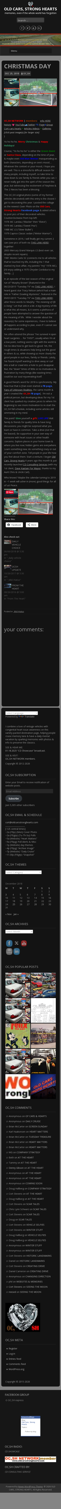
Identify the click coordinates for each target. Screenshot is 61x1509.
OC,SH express (16, 1400)
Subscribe (14, 798)
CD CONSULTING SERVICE (17, 1471)
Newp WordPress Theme (30, 1486)
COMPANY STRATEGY (28, 1152)
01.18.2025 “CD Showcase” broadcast (25, 750)
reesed (12, 1291)
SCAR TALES (33, 1204)
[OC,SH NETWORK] (17, 1086)
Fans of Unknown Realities (18, 389)
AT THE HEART (26, 1157)
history (7, 124)
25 (14, 904)
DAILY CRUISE (33, 1121)
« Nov (8, 914)
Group (49, 124)
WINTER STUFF (34, 1229)
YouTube (20, 124)
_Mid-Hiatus (18, 611)
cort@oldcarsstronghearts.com (21, 822)
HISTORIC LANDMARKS (39, 1255)
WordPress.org (16, 1369)
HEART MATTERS (38, 1131)
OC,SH (26, 73)
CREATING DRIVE (35, 1266)
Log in (12, 1353)
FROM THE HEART (18, 587)
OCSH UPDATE (16, 568)
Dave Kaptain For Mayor (28, 468)
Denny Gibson (16, 1167)
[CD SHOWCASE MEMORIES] (43, 1086)
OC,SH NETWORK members (20, 758)
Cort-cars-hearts (12, 128)
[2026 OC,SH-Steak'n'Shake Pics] (17, 1010)
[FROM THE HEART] (43, 1010)
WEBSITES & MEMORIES (29, 1281)
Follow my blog (30, 1431)
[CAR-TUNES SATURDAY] (17, 1035)
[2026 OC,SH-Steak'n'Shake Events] (17, 985)
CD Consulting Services (35, 464)
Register (13, 1348)
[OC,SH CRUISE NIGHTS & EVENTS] (43, 985)
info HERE (45, 120)
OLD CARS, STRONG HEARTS (30, 8)
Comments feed (17, 1364)
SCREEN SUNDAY (38, 1126)
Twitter (31, 124)
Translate (29, 716)
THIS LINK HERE (39, 242)
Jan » (16, 914)
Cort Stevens (15, 1286)
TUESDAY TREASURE (40, 1136)
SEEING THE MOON (36, 1286)
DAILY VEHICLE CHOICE (16, 544)
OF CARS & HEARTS (36, 1116)
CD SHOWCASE (12, 1451)
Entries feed (15, 1358)
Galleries (46, 128)
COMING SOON (34, 1183)
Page (42, 124)
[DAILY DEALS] (43, 1035)
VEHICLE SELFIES (35, 1224)
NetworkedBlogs (27, 1417)
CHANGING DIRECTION (38, 1276)
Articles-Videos (32, 128)
